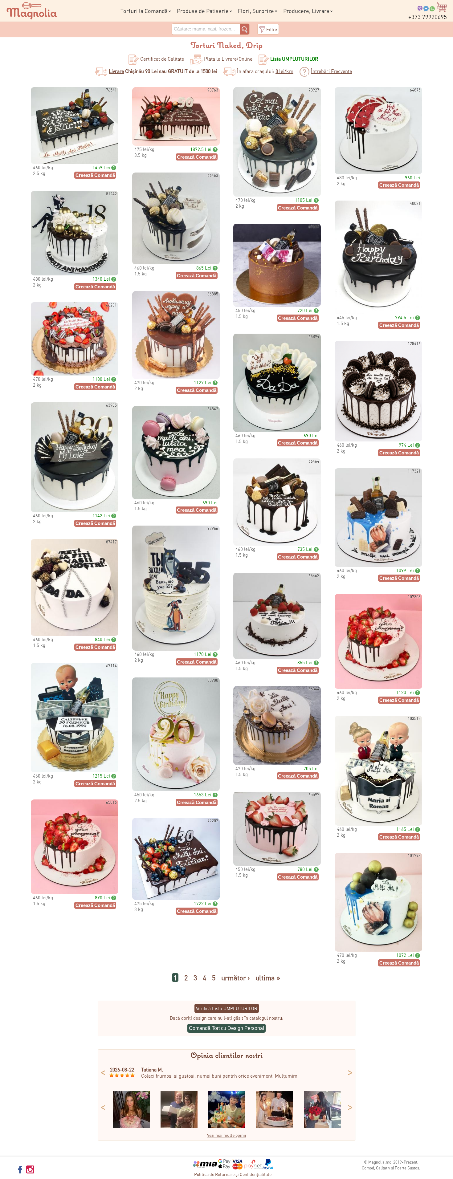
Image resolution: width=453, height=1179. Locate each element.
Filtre (271, 29)
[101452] (131, 1126)
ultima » (267, 977)
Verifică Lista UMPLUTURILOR (226, 1008)
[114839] (179, 1126)
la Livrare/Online (228, 58)
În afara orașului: (265, 71)
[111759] (274, 1126)
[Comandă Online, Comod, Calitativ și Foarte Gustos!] (31, 10)
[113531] (322, 1126)
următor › (235, 977)
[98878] (226, 1126)
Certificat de (162, 58)
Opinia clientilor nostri (226, 1056)
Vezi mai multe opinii (226, 1135)
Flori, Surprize (256, 10)
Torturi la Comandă (144, 10)
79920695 (427, 17)
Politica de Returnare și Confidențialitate (232, 1174)
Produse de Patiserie (203, 10)
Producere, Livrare (306, 10)
